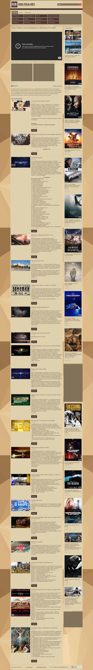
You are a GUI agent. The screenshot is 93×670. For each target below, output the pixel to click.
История (51, 19)
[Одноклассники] (13, 86)
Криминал (15, 22)
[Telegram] (15, 86)
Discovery (27, 22)
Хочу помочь (29, 667)
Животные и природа (53, 15)
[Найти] (80, 4)
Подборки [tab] (14, 12)
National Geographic (29, 15)
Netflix (27, 19)
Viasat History (52, 22)
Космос (39, 22)
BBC (38, 15)
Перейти (34, 130)
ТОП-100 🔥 (16, 15)
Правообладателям (41, 667)
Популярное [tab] (28, 12)
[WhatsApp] (17, 86)
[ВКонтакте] (12, 86)
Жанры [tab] (21, 12)
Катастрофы (16, 19)
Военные (39, 19)
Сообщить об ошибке (57, 86)
